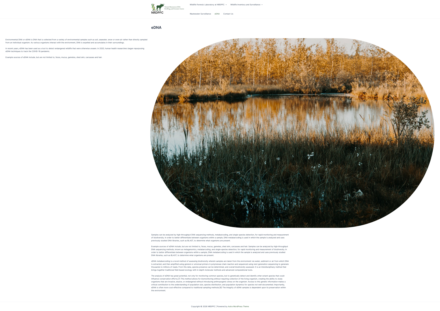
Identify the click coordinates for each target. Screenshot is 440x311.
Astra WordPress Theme (238, 306)
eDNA (217, 14)
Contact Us (228, 14)
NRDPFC (157, 12)
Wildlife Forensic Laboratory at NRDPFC (207, 4)
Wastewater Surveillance (200, 14)
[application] (225, 4)
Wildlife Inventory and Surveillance (245, 4)
